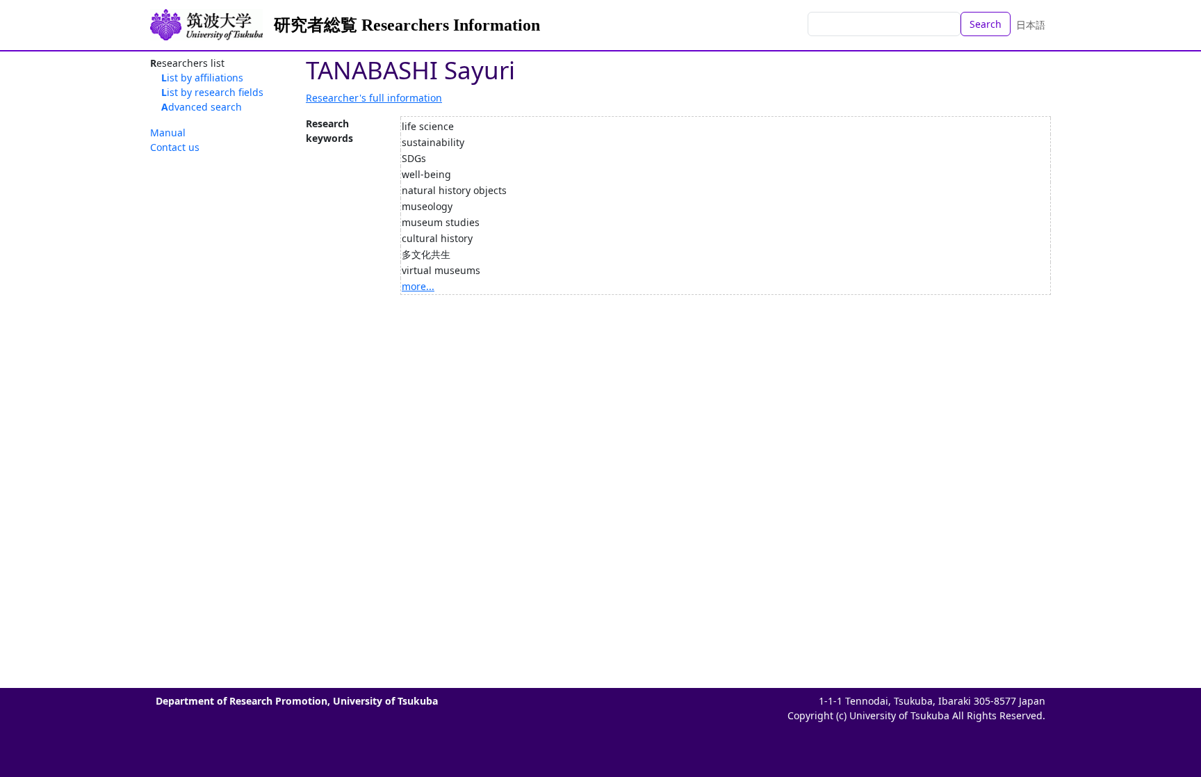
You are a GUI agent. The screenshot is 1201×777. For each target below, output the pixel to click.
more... (418, 286)
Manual (168, 132)
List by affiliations (202, 77)
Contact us (174, 147)
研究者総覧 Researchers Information (407, 25)
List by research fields (212, 92)
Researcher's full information (374, 97)
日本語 (1030, 24)
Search (986, 24)
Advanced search (201, 106)
